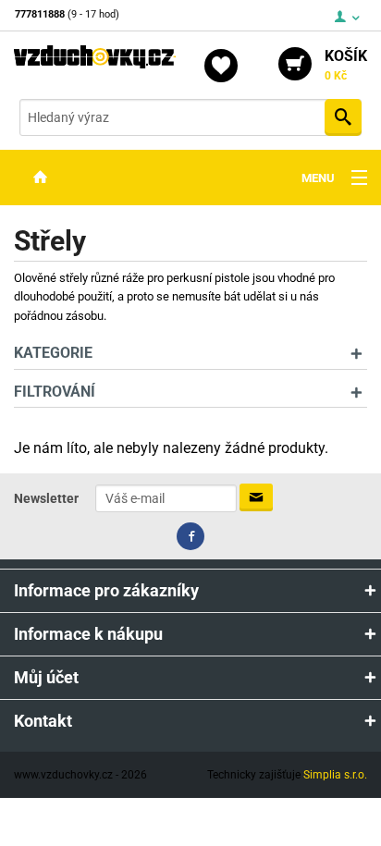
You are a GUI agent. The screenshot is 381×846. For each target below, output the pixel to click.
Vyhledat (343, 117)
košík (346, 64)
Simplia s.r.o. (335, 774)
